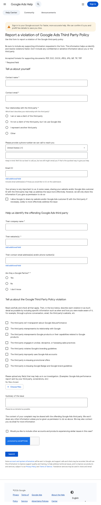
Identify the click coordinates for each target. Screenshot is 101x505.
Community (29, 12)
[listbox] (47, 148)
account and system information (22, 461)
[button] (5, 4)
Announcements (48, 12)
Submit (12, 454)
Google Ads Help (22, 4)
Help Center (11, 12)
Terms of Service (46, 467)
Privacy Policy (31, 467)
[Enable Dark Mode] (72, 492)
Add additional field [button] (13, 179)
